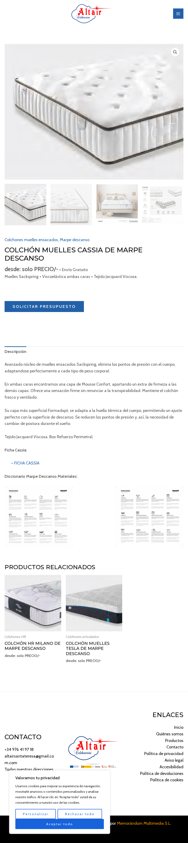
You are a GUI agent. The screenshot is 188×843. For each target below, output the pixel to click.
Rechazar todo (80, 814)
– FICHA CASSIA (22, 463)
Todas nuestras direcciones (29, 769)
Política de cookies (166, 779)
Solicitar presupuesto (44, 306)
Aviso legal (174, 760)
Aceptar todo (59, 824)
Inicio (178, 727)
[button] (175, 52)
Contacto (174, 747)
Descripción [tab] (15, 351)
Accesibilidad (171, 766)
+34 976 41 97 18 (19, 749)
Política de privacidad (163, 753)
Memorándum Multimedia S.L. (144, 823)
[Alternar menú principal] (178, 13)
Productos (174, 740)
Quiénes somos (169, 733)
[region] (59, 802)
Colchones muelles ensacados (31, 239)
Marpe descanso (74, 239)
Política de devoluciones (161, 773)
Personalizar (35, 814)
